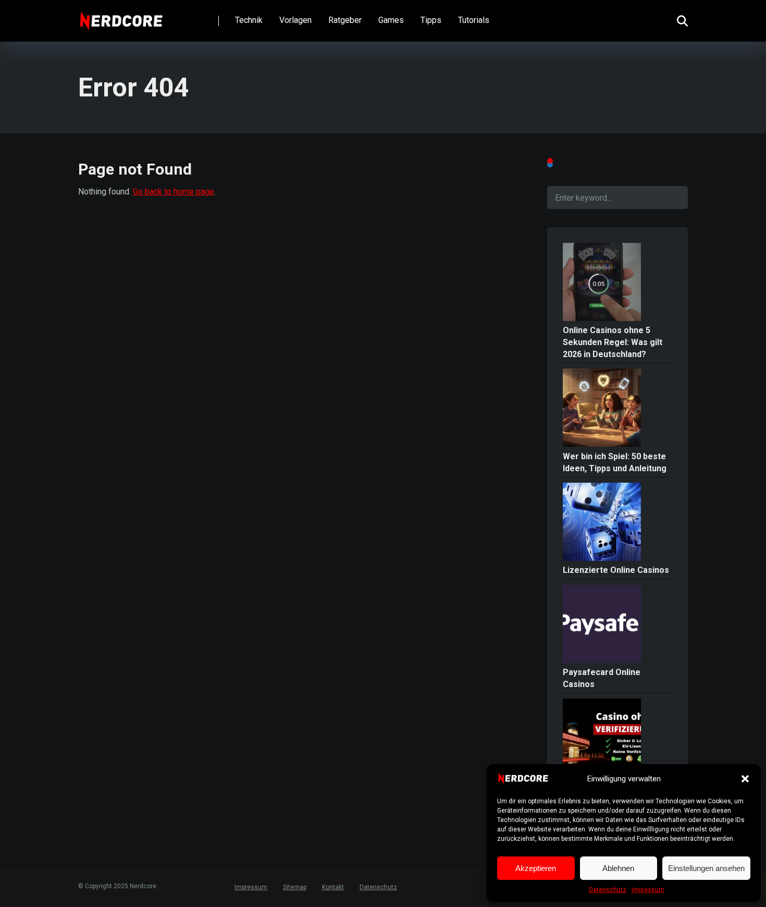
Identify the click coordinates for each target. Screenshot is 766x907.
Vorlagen (295, 20)
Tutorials (473, 20)
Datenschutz (607, 889)
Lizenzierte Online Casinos (616, 570)
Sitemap (294, 887)
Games (391, 20)
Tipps (431, 20)
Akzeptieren (535, 868)
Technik (249, 20)
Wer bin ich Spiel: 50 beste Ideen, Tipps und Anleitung (614, 462)
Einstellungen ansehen (706, 868)
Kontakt (333, 887)
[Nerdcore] (121, 17)
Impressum (648, 889)
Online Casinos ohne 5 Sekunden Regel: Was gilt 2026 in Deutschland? (612, 342)
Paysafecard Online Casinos (601, 678)
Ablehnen (618, 868)
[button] (745, 779)
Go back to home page (173, 192)
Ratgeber (345, 20)
